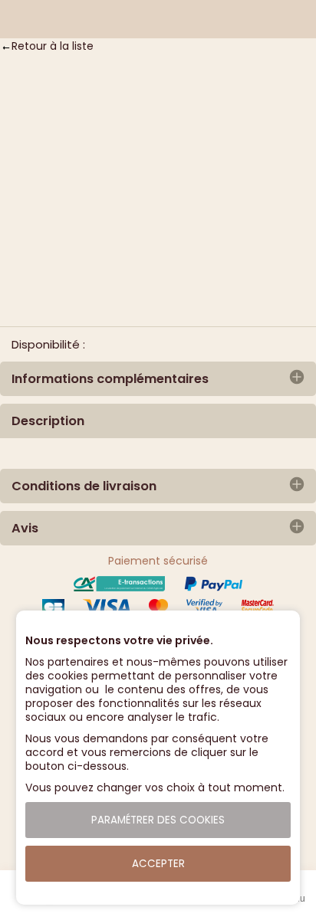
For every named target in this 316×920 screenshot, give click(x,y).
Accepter (158, 863)
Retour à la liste (53, 46)
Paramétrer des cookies (158, 820)
